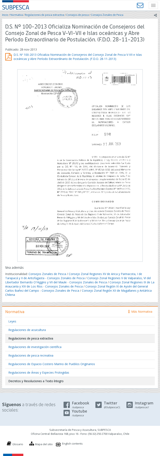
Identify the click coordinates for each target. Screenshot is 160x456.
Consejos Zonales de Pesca (107, 15)
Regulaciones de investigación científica (34, 347)
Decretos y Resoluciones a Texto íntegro (36, 381)
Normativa (16, 15)
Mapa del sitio (44, 444)
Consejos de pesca (77, 15)
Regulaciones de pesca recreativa (30, 355)
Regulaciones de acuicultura (27, 330)
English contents (72, 443)
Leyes (12, 321)
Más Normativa (140, 312)
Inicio (5, 15)
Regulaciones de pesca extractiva (44, 15)
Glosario (17, 444)
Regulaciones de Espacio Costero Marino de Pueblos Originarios (51, 364)
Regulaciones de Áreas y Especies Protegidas (38, 372)
